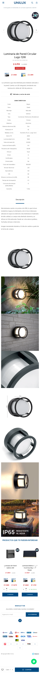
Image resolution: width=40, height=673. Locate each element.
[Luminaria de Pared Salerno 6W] (10, 554)
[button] (36, 30)
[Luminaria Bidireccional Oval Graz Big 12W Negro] (30, 554)
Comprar (28, 670)
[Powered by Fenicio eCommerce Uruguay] (35, 654)
